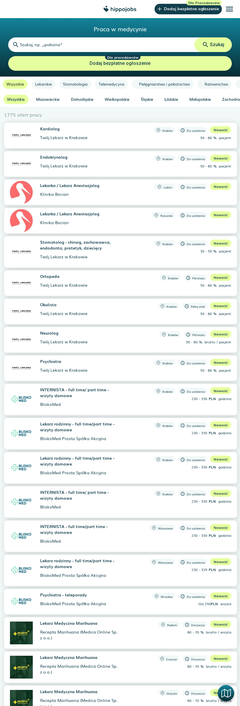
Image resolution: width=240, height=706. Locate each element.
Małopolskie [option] (200, 99)
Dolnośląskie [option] (82, 99)
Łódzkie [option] (171, 99)
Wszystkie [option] (16, 99)
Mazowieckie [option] (48, 99)
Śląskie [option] (147, 99)
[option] (15, 84)
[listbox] (120, 84)
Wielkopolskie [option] (117, 99)
